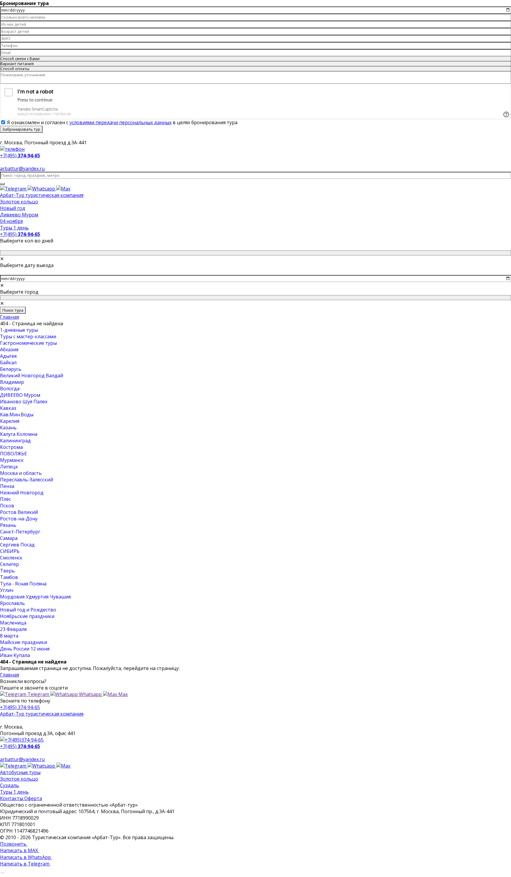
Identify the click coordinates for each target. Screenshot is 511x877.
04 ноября (11, 221)
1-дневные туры (19, 330)
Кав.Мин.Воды (16, 414)
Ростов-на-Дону (19, 518)
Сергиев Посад (17, 544)
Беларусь (10, 369)
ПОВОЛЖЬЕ (13, 453)
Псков (7, 505)
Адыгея (8, 356)
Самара (8, 538)
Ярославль (12, 603)
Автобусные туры (20, 772)
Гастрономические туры (28, 343)
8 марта (9, 635)
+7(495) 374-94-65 (20, 707)
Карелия (9, 421)
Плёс (5, 499)
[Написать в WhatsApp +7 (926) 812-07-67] (42, 188)
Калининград (15, 440)
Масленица (13, 622)
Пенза (7, 486)
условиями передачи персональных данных (120, 122)
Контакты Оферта (21, 798)
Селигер (9, 564)
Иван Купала (15, 655)
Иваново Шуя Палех (23, 401)
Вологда (10, 388)
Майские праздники (23, 642)
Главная (9, 317)
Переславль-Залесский (26, 479)
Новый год (12, 208)
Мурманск (12, 460)
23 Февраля (13, 629)
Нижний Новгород (21, 492)
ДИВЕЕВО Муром (20, 395)
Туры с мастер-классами (28, 336)
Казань (8, 427)
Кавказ (8, 408)
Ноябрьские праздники (27, 616)
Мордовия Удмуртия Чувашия (35, 596)
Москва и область (21, 473)
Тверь (7, 570)
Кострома (11, 447)
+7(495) (20, 234)
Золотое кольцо (19, 201)
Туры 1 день (14, 227)
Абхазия (9, 349)
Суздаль (9, 785)
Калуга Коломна (18, 434)
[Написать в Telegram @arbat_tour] (14, 188)
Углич (6, 590)
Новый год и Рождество (28, 609)
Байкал (8, 362)
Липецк (9, 466)
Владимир (12, 382)
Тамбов (9, 577)
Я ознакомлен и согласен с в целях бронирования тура (122, 122)
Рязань (8, 525)
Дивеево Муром (19, 214)
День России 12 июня (24, 648)
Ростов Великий (19, 512)
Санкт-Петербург (20, 531)
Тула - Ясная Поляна (23, 583)
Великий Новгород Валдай (31, 375)
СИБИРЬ (10, 551)
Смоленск (11, 557)
